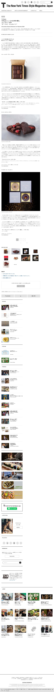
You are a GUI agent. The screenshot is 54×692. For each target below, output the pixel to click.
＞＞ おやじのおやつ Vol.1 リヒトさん (8, 273)
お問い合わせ (41, 677)
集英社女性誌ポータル (24, 679)
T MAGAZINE (31, 679)
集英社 (41, 678)
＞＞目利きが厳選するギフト (6, 277)
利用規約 (17, 677)
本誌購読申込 (31, 678)
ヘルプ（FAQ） (14, 678)
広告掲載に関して (19, 678)
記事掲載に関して (25, 678)
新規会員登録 (12, 556)
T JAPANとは (13, 677)
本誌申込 (18, 527)
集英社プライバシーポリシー (34, 677)
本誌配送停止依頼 (36, 678)
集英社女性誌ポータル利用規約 (24, 677)
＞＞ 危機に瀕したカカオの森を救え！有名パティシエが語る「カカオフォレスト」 (15, 275)
